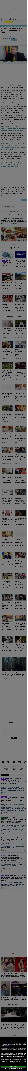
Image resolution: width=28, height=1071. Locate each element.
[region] (13, 1054)
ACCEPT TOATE (13, 1066)
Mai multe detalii (7, 1045)
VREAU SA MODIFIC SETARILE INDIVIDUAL (13, 1068)
